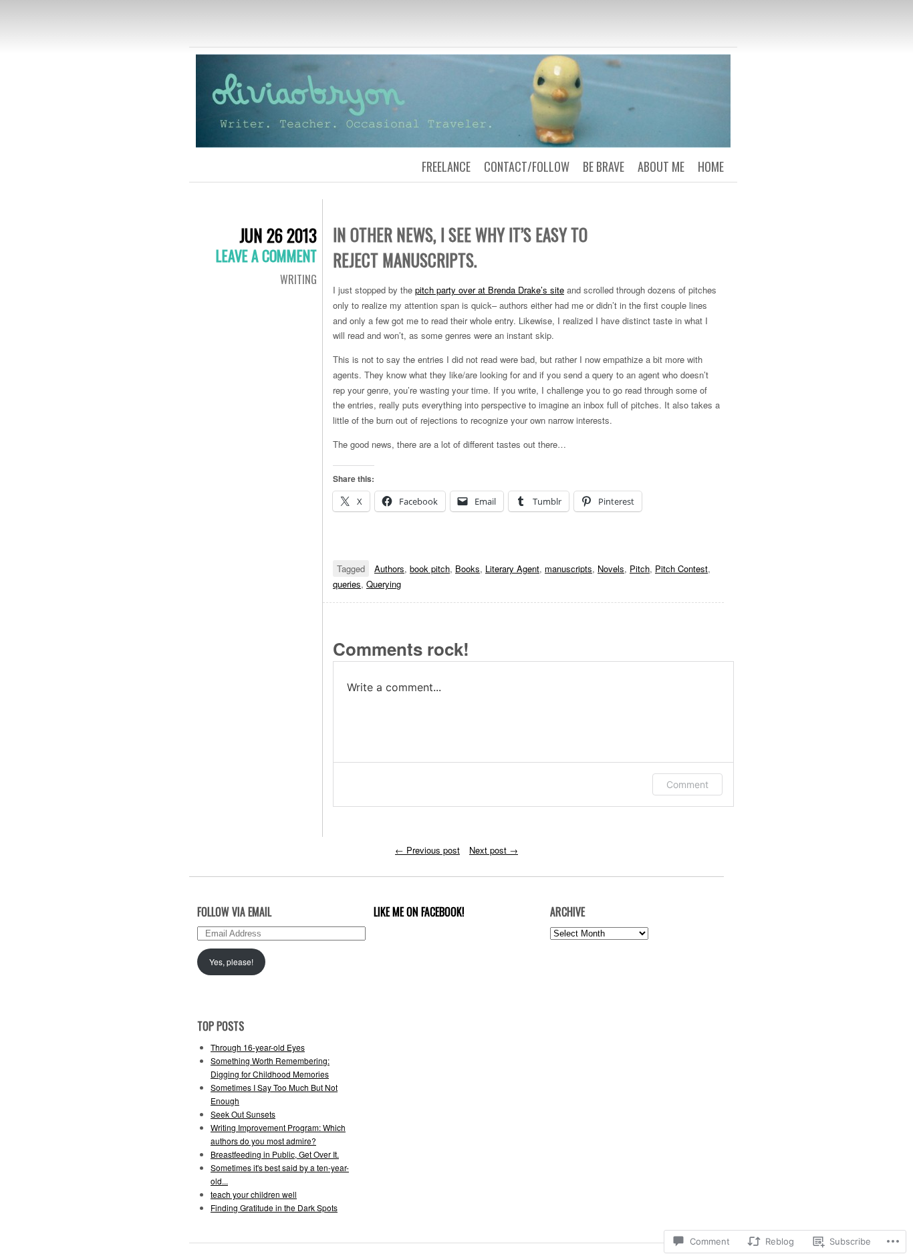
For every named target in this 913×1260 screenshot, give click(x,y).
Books (467, 568)
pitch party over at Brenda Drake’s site (489, 289)
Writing (298, 279)
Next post (493, 850)
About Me (661, 166)
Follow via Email (234, 912)
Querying (383, 584)
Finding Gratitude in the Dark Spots (274, 1207)
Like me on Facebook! (419, 912)
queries (347, 584)
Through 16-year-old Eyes (258, 1047)
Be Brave (603, 166)
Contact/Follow (526, 166)
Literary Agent (512, 568)
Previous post (427, 850)
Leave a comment (266, 255)
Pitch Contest (681, 568)
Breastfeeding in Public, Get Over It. (275, 1154)
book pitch (430, 568)
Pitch (640, 568)
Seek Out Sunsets (243, 1114)
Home (711, 166)
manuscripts (568, 568)
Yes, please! (231, 961)
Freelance (446, 166)
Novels (611, 568)
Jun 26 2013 (278, 235)
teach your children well (254, 1194)
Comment (687, 784)
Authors (389, 568)
